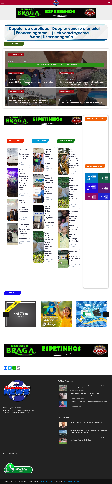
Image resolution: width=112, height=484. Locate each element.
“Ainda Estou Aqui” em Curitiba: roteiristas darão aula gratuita (23, 207)
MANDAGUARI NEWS (45, 481)
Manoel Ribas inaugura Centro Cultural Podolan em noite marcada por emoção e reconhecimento (25, 231)
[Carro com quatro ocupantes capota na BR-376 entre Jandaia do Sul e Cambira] (81, 78)
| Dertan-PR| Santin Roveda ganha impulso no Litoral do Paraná (48, 156)
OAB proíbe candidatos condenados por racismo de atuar (24, 154)
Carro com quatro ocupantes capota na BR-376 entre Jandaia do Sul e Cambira (89, 387)
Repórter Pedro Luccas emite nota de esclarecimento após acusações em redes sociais (89, 403)
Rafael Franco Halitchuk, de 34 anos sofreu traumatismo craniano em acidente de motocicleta (88, 395)
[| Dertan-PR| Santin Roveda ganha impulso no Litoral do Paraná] (30, 78)
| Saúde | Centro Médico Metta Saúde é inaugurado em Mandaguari (49, 214)
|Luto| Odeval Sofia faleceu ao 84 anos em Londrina (88, 422)
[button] (6, 314)
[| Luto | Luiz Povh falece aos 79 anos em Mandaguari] (81, 97)
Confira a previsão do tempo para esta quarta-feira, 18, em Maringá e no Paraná (88, 431)
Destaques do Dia (16, 55)
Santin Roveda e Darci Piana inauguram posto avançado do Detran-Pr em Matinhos (48, 185)
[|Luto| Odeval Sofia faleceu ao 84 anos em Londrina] (56, 60)
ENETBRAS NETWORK (71, 481)
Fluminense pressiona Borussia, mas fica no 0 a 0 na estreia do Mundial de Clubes (88, 439)
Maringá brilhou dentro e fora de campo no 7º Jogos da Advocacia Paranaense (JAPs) (74, 158)
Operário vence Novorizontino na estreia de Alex (75, 256)
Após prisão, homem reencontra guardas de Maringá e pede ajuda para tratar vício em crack (23, 179)
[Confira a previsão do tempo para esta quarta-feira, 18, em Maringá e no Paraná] (63, 433)
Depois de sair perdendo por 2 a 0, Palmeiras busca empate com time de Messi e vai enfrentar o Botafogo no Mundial (74, 226)
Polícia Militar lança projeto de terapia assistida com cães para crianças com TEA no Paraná (48, 244)
